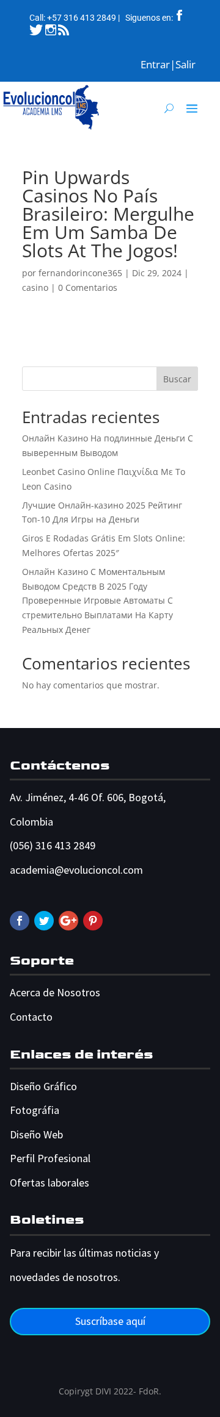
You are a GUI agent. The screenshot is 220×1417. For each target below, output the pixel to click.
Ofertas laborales (49, 1183)
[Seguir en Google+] (68, 920)
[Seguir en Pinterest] (93, 920)
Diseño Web (36, 1134)
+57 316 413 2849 (81, 18)
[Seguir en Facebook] (19, 920)
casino (35, 287)
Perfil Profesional (50, 1158)
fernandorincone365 (80, 273)
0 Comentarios (87, 287)
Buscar (177, 379)
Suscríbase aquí (110, 1321)
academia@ (37, 870)
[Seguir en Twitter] (44, 920)
